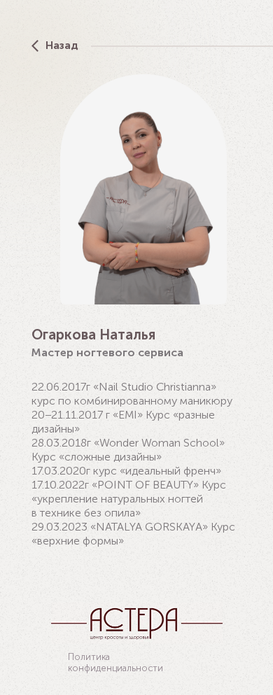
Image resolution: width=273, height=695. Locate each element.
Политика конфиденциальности (115, 662)
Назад (62, 45)
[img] (34, 46)
